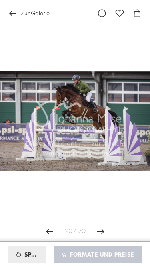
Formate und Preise (101, 255)
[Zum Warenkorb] (137, 13)
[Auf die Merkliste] (119, 13)
